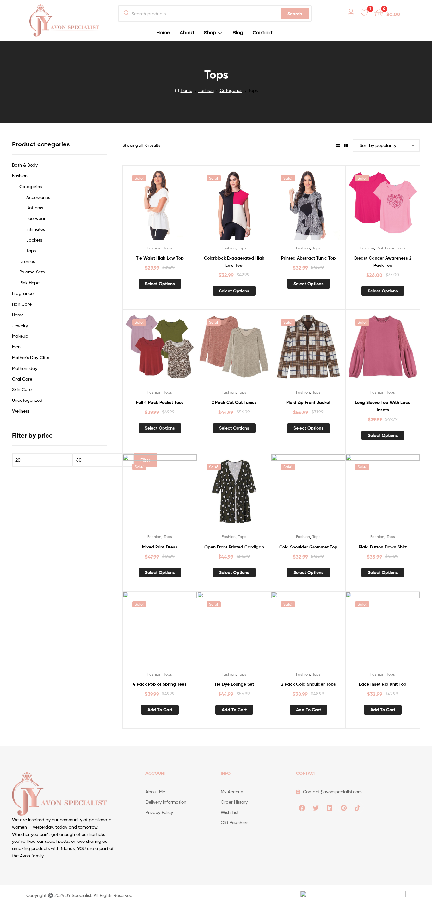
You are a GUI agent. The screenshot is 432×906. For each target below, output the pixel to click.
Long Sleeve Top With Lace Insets (382, 406)
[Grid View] (338, 145)
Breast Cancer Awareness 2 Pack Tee (382, 261)
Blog (238, 32)
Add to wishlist (152, 206)
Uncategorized (27, 400)
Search (294, 13)
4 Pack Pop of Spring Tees (160, 684)
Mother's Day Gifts (30, 357)
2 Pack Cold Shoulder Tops (308, 684)
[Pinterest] (344, 808)
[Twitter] (316, 808)
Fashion (206, 90)
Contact (263, 32)
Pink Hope (385, 248)
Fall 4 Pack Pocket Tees (160, 402)
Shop (210, 32)
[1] (364, 12)
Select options (160, 283)
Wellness (20, 410)
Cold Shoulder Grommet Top (308, 547)
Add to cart (159, 710)
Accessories (38, 197)
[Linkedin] (330, 808)
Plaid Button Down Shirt (383, 547)
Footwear (36, 218)
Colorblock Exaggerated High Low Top (234, 261)
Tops (168, 248)
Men (16, 346)
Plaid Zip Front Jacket (308, 402)
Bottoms (34, 207)
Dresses (27, 261)
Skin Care (22, 389)
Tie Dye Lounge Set (234, 684)
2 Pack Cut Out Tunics (234, 402)
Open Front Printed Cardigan (234, 547)
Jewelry (20, 325)
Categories (231, 90)
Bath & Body (25, 165)
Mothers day (24, 368)
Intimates (35, 229)
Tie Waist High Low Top (160, 258)
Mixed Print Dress (159, 547)
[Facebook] (302, 808)
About (187, 32)
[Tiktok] (358, 808)
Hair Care (22, 304)
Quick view (167, 206)
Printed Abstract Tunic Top (308, 258)
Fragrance (23, 293)
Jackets (34, 239)
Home (163, 32)
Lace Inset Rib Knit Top (382, 684)
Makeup (20, 336)
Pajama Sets (32, 271)
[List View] (346, 145)
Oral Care (22, 379)
